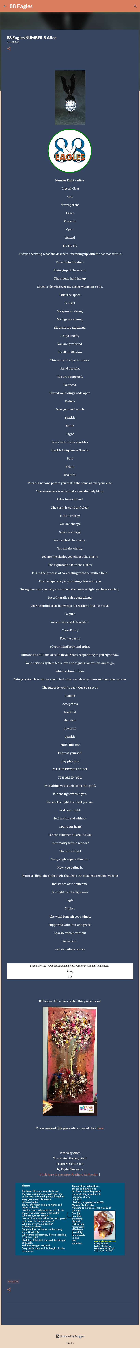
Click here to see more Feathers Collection (69, 1174)
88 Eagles (21, 6)
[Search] (37, 6)
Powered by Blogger (72, 1336)
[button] (9, 49)
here (100, 1128)
